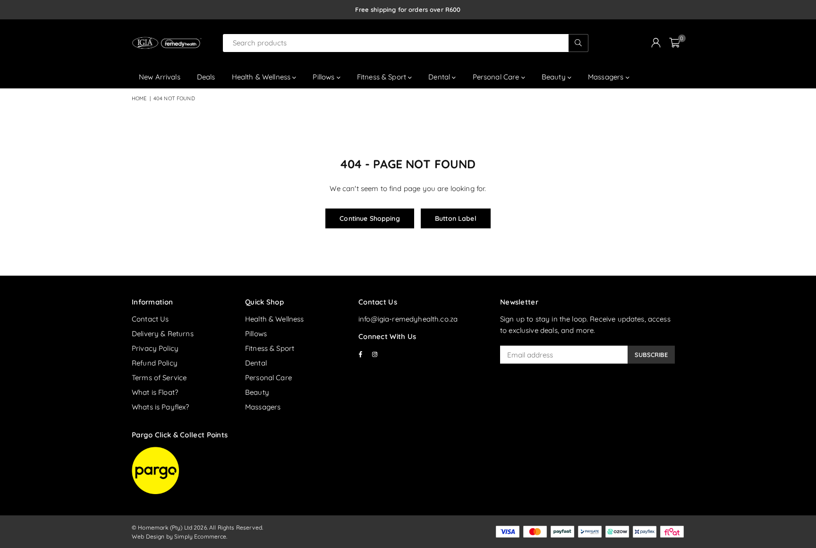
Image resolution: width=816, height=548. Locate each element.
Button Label (455, 218)
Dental (440, 76)
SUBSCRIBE (651, 354)
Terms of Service (159, 377)
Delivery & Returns (163, 333)
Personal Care (497, 76)
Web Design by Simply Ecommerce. (180, 536)
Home (139, 98)
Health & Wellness (262, 76)
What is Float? (155, 392)
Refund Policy (155, 362)
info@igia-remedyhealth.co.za (408, 318)
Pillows (324, 76)
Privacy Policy (155, 348)
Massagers (607, 76)
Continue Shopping (370, 218)
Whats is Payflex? (160, 406)
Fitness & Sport (382, 76)
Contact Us (150, 318)
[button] (674, 43)
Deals (206, 76)
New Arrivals (159, 76)
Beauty (555, 76)
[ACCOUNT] (656, 43)
